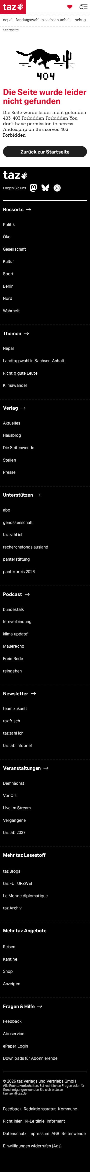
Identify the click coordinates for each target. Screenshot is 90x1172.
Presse (9, 472)
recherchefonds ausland (25, 547)
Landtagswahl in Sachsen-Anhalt (33, 360)
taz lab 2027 (14, 832)
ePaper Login (15, 1046)
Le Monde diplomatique (25, 896)
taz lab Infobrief (17, 745)
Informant (56, 1121)
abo (6, 510)
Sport (8, 274)
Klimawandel (15, 385)
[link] (9, 20)
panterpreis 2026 (19, 571)
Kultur (8, 261)
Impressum (39, 1133)
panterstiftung (16, 559)
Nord (7, 298)
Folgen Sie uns (14, 188)
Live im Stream (17, 808)
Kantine (10, 959)
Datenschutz (15, 1133)
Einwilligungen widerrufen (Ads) (32, 1146)
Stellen (9, 460)
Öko (6, 236)
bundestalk (13, 609)
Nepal (8, 348)
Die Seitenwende (18, 447)
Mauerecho (13, 646)
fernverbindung (17, 621)
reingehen (12, 671)
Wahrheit (11, 311)
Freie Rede (13, 658)
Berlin (8, 286)
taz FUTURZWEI (17, 883)
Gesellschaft (14, 249)
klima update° (15, 634)
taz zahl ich (13, 534)
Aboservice (13, 1033)
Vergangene (14, 820)
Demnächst (13, 783)
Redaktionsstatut (40, 1109)
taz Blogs (11, 871)
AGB (56, 1133)
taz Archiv (12, 908)
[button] (84, 6)
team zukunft (15, 708)
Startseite (11, 30)
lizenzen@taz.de (14, 1093)
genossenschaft (18, 522)
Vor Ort (10, 795)
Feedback (12, 1021)
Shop (8, 971)
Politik (9, 224)
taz (15, 175)
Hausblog (12, 435)
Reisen (9, 946)
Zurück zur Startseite (45, 152)
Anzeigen (11, 983)
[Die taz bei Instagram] (57, 190)
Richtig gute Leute (20, 373)
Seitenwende (74, 1133)
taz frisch (11, 721)
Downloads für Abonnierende (30, 1058)
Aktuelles (11, 423)
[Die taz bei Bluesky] (46, 190)
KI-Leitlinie (35, 1121)
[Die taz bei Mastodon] (34, 190)
